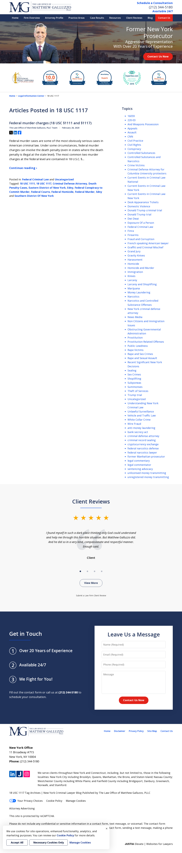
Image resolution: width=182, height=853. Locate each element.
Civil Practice (135, 140)
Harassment (135, 259)
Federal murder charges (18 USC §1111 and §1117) (50, 123)
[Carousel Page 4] (101, 571)
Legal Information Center (31, 95)
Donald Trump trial (139, 214)
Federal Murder (85, 191)
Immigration (135, 272)
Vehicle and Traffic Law (142, 415)
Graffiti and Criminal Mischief (145, 247)
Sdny (99, 191)
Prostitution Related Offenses (146, 341)
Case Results (97, 17)
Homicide (133, 263)
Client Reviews (134, 17)
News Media (135, 317)
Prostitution (135, 337)
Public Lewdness (138, 345)
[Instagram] (26, 774)
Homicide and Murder (141, 268)
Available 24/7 (162, 11)
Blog (150, 17)
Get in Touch (25, 633)
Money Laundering (139, 292)
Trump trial (135, 395)
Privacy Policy (136, 731)
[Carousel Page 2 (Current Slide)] (87, 571)
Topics (127, 108)
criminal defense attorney (143, 436)
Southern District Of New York (34, 195)
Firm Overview (32, 17)
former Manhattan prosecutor (146, 456)
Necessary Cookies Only (48, 842)
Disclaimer (119, 731)
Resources (115, 17)
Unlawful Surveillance (141, 411)
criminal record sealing (142, 440)
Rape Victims (135, 350)
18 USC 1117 (43, 183)
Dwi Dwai (133, 218)
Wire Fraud (134, 423)
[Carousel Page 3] (94, 571)
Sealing (132, 370)
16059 (131, 116)
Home (15, 17)
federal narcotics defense (143, 448)
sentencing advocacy (140, 469)
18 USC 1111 (27, 183)
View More (91, 583)
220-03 (132, 120)
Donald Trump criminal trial (145, 210)
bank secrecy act (138, 432)
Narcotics (133, 296)
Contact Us (164, 17)
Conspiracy (134, 149)
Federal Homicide (62, 191)
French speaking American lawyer (148, 243)
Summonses (135, 387)
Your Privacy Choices (30, 800)
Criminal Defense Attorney (70, 183)
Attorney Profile (54, 17)
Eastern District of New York (47, 187)
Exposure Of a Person (141, 222)
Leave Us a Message (133, 634)
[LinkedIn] (12, 774)
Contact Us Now (157, 56)
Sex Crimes (134, 374)
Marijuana (134, 288)
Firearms (133, 235)
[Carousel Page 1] (80, 571)
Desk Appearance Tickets (143, 202)
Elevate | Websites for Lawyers (149, 844)
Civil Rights (134, 144)
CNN (130, 136)
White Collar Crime (139, 419)
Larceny (132, 280)
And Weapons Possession (143, 124)
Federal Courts (40, 191)
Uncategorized (64, 179)
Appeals (132, 128)
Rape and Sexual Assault (142, 358)
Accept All (17, 842)
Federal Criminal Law (35, 179)
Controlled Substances (141, 153)
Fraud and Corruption (141, 239)
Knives (131, 276)
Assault (132, 132)
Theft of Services (138, 391)
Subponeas (134, 382)
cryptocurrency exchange (143, 444)
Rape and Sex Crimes (140, 354)
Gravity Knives (136, 255)
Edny (70, 187)
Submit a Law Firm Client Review (91, 595)
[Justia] (19, 774)
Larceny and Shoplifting (142, 284)
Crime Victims (136, 165)
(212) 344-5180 (161, 7)
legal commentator (139, 464)
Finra (131, 231)
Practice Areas (77, 17)
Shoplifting (134, 378)
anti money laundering (141, 428)
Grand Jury (134, 251)
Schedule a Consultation (155, 3)
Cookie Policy (54, 800)
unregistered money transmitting (148, 477)
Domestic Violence (139, 206)
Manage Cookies (76, 800)
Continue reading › (23, 168)
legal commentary (139, 460)
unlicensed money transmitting (147, 473)
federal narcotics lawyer (142, 452)
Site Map (152, 731)
